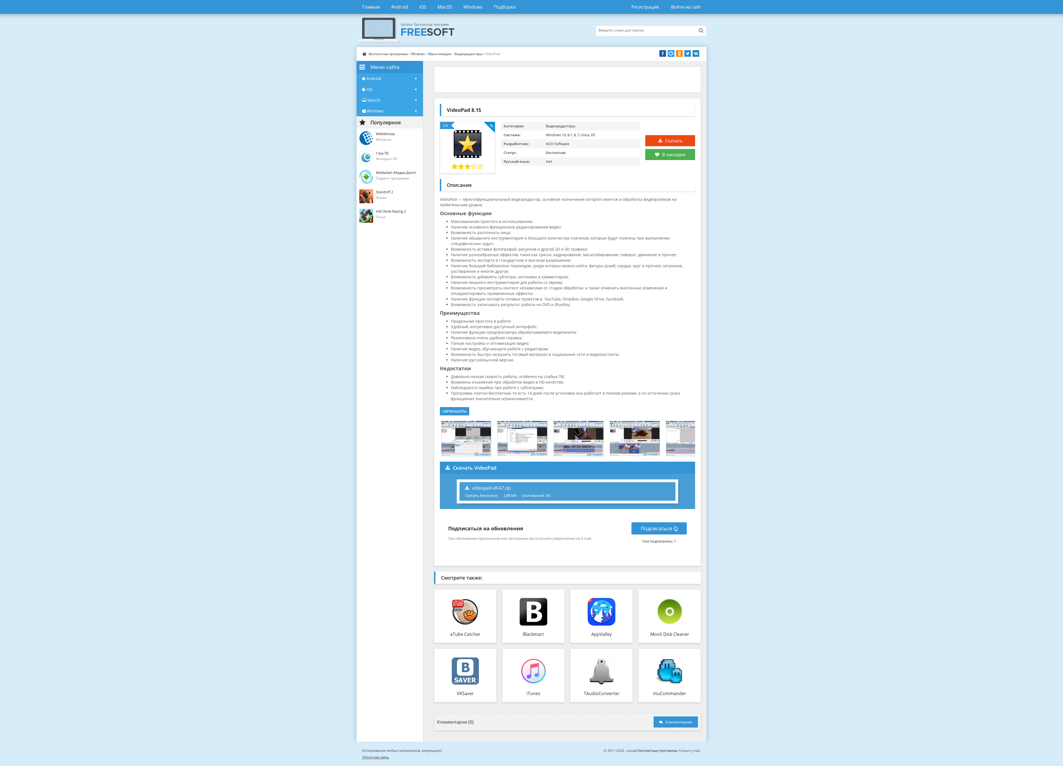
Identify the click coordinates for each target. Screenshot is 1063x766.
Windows (473, 7)
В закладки (673, 154)
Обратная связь (375, 757)
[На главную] (412, 30)
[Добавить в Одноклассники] (679, 53)
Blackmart (533, 634)
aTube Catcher (465, 634)
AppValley (601, 634)
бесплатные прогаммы (658, 750)
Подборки (505, 7)
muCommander (669, 693)
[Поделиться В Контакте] (696, 53)
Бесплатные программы (388, 54)
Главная (371, 7)
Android (399, 7)
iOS (422, 7)
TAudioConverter (602, 693)
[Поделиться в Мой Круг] (671, 53)
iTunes (533, 693)
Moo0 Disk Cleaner (669, 634)
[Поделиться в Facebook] (662, 53)
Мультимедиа (439, 54)
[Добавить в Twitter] (687, 53)
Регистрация (645, 7)
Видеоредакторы (468, 54)
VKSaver (465, 693)
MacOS (445, 7)
